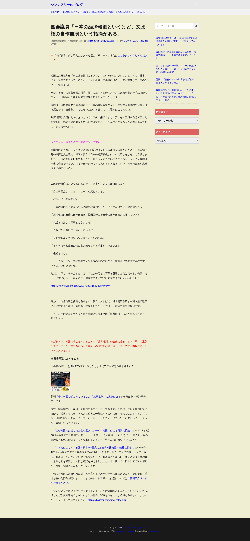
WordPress (153, 531)
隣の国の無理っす (111, 41)
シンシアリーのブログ (67, 4)
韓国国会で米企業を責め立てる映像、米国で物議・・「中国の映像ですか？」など (176, 55)
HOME (56, 12)
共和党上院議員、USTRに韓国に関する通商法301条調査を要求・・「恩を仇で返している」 (177, 41)
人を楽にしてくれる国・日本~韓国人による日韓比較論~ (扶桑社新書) (94, 447)
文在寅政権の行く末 (71, 12)
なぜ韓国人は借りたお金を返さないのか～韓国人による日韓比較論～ (94, 430)
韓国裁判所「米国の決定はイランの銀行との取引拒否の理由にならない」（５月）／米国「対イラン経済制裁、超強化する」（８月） (176, 95)
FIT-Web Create (124, 531)
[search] (196, 26)
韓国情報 (144, 41)
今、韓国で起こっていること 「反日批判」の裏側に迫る (89, 396)
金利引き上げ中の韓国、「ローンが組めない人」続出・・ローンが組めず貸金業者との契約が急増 (176, 68)
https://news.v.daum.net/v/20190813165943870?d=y (80, 285)
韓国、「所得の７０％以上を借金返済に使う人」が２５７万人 (176, 81)
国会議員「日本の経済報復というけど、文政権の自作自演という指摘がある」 (115, 12)
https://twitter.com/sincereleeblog (107, 499)
